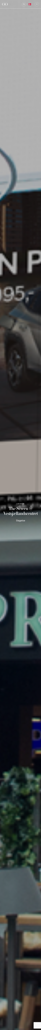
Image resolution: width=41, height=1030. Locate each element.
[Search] (24, 4)
